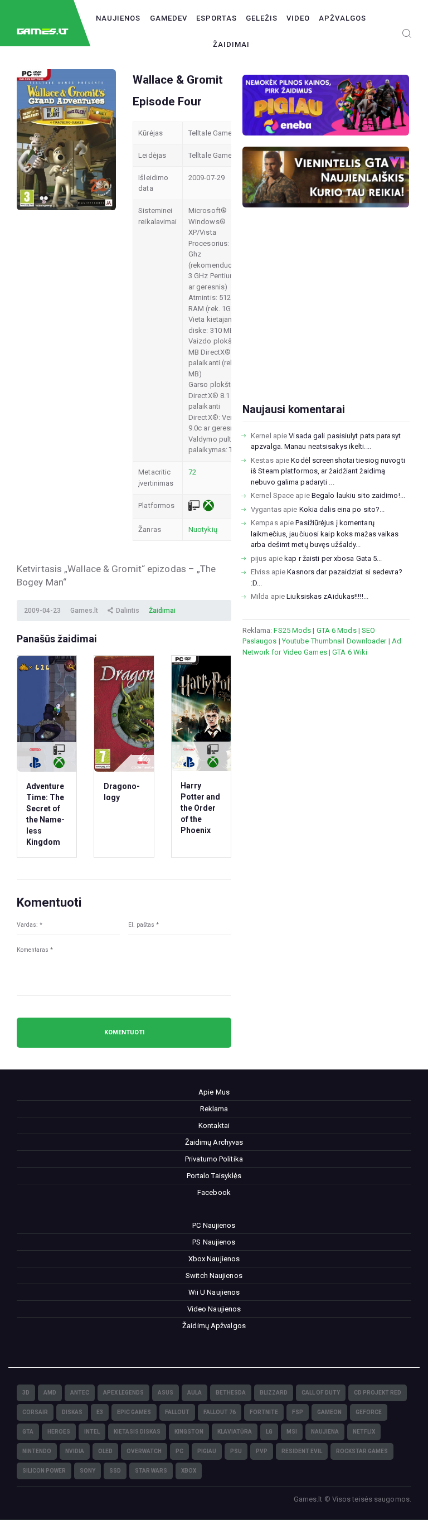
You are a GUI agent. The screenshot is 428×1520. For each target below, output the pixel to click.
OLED (105, 1451)
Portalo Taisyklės (214, 1176)
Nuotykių (202, 529)
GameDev (168, 18)
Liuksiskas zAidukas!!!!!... (327, 596)
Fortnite (264, 1412)
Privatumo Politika (214, 1159)
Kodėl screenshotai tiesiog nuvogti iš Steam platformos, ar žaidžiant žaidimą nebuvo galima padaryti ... (328, 471)
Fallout (177, 1412)
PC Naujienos (213, 1225)
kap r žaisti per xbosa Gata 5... (333, 558)
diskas (72, 1412)
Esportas (216, 18)
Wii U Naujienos (214, 1292)
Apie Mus (214, 1092)
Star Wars (151, 1471)
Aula (194, 1393)
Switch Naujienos (214, 1275)
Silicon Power (44, 1471)
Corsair (35, 1412)
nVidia (74, 1451)
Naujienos (118, 18)
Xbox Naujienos (214, 1259)
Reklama (214, 1109)
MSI (291, 1432)
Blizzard (274, 1393)
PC (179, 1451)
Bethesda (231, 1393)
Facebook (214, 1192)
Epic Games (134, 1412)
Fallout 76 (219, 1412)
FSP (297, 1412)
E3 (99, 1412)
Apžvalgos (342, 18)
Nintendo (36, 1451)
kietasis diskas (137, 1432)
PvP (262, 1451)
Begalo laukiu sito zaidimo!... (358, 495)
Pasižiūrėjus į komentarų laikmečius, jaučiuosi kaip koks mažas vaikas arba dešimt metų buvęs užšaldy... (324, 534)
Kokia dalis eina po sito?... (342, 509)
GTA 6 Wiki (349, 652)
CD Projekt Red (377, 1393)
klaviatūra (234, 1432)
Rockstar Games (362, 1451)
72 (192, 472)
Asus (165, 1393)
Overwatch (144, 1451)
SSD (115, 1471)
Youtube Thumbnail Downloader (334, 641)
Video (298, 18)
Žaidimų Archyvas (214, 1142)
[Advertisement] (326, 323)
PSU (236, 1451)
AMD (49, 1393)
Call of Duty (320, 1393)
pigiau (206, 1451)
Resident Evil (301, 1451)
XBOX (188, 1471)
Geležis (262, 18)
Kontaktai (214, 1125)
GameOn (329, 1412)
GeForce (369, 1412)
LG (269, 1432)
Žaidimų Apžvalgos (214, 1325)
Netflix (364, 1432)
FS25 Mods (292, 630)
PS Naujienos (213, 1242)
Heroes (58, 1432)
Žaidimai (231, 44)
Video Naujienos (214, 1309)
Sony (87, 1471)
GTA (27, 1432)
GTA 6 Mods (337, 630)
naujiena (325, 1432)
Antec (79, 1393)
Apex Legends (123, 1393)
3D (26, 1393)
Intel (92, 1432)
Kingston (188, 1432)
